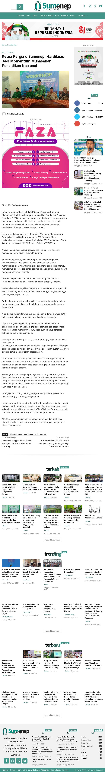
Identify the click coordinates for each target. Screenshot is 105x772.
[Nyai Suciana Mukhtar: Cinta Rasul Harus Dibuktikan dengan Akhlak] (73, 686)
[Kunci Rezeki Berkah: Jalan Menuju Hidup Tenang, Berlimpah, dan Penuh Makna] (11, 563)
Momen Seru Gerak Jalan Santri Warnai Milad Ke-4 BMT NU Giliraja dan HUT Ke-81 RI (94, 489)
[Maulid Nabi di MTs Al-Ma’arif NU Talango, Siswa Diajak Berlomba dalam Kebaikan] (52, 686)
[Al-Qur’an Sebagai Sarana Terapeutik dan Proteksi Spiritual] (32, 686)
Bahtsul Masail (8, 617)
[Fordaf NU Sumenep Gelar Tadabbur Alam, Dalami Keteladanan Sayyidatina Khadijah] (32, 509)
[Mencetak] (57, 197)
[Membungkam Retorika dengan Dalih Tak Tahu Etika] (32, 478)
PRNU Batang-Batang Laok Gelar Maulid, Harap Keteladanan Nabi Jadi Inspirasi (51, 489)
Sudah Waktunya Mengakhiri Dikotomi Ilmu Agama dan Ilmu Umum (71, 489)
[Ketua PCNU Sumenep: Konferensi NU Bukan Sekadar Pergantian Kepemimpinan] (88, 147)
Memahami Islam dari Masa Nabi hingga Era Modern (93, 663)
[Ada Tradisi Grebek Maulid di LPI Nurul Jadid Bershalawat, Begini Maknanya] (78, 205)
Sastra (88, 521)
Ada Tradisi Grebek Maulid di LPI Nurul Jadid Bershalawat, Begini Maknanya (92, 205)
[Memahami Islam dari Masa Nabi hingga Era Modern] (94, 654)
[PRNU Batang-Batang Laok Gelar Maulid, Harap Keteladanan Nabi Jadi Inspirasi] (52, 478)
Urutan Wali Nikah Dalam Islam (72, 571)
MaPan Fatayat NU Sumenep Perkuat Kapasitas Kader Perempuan (72, 519)
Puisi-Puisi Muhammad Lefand (93, 516)
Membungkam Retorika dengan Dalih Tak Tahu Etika (32, 487)
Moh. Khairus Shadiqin (15, 114)
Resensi (5, 580)
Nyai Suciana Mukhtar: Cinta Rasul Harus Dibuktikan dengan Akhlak (72, 697)
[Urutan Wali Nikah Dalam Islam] (73, 563)
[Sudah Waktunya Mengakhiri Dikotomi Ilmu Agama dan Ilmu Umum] (73, 478)
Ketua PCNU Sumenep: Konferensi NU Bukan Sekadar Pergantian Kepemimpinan (87, 160)
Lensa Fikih (68, 575)
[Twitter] (95, 6)
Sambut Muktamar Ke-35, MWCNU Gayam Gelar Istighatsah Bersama (10, 489)
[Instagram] (90, 6)
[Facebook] (84, 6)
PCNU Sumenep (30, 434)
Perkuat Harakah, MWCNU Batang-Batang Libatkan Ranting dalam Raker (11, 519)
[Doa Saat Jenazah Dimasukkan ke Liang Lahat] (32, 598)
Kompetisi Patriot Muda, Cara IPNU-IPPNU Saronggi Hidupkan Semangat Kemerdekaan (94, 697)
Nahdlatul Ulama (15, 434)
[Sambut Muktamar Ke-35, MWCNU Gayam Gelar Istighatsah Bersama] (11, 478)
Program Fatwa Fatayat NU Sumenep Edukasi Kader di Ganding (51, 664)
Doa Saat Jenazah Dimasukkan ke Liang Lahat (31, 606)
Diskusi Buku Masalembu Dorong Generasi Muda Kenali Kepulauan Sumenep (92, 175)
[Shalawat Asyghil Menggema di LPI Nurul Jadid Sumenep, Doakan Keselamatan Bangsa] (11, 686)
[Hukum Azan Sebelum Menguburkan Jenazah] (52, 598)
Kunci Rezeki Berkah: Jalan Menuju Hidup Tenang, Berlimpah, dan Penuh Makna (11, 573)
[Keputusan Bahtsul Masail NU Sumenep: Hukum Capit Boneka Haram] (73, 598)
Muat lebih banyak (52, 540)
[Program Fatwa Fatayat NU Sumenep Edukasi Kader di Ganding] (78, 191)
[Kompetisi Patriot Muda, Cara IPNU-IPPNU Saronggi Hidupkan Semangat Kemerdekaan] (94, 686)
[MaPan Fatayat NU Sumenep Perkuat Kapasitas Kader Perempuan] (73, 509)
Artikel (26, 493)
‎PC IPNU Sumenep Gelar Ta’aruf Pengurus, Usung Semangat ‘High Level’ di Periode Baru (54, 443)
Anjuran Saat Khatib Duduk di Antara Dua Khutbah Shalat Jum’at (32, 573)
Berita (4, 45)
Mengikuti (99, 110)
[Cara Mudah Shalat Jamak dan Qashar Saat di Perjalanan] (94, 563)
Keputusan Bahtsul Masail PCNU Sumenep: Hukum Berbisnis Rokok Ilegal (10, 609)
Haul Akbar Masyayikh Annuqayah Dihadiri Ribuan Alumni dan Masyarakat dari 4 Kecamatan (52, 575)
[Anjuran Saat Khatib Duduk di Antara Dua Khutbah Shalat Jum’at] (32, 563)
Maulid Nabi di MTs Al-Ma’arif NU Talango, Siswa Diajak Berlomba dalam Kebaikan (51, 697)
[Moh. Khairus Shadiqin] (4, 114)
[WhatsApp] (44, 197)
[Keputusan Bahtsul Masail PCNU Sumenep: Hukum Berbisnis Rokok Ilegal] (11, 598)
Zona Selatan (12, 45)
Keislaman (27, 580)
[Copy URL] (50, 197)
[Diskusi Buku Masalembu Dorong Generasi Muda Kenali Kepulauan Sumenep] (78, 174)
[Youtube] (100, 6)
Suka (101, 103)
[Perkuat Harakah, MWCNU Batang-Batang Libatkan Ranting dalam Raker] (11, 509)
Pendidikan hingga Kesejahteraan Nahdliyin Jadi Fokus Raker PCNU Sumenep (16, 443)
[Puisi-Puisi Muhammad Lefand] (94, 509)
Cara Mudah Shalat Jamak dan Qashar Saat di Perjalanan (93, 572)
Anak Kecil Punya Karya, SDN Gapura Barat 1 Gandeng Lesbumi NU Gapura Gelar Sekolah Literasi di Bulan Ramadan (93, 611)
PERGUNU (42, 434)
